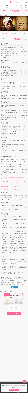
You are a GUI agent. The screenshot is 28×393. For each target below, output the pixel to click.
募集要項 (5, 33)
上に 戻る (24, 381)
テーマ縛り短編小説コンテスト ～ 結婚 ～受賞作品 (13, 181)
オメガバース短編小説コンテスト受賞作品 (11, 184)
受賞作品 (23, 33)
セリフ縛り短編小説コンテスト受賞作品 (10, 186)
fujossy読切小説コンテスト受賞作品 (9, 189)
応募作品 (14, 33)
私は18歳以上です (14, 390)
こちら (12, 199)
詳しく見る (14, 307)
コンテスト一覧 (14, 313)
